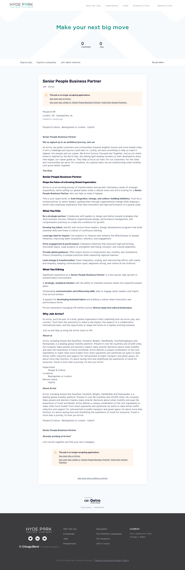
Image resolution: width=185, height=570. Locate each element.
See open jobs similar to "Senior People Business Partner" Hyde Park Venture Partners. (88, 102)
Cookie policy (99, 507)
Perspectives (69, 543)
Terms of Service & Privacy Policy (112, 560)
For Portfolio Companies (108, 534)
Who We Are (70, 529)
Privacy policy (86, 507)
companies (46, 62)
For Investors (103, 539)
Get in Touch (103, 543)
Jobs (65, 539)
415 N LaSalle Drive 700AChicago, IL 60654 (141, 535)
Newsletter (101, 529)
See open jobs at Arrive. (60, 99)
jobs (26, 62)
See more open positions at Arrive (92, 478)
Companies (68, 534)
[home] (21, 5)
